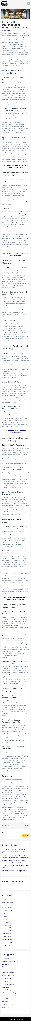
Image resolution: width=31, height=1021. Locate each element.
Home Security (7, 978)
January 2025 (6, 928)
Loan (3, 995)
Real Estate (6, 1001)
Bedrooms (5, 964)
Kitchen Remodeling (9, 993)
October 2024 (6, 936)
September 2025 (7, 911)
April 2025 (5, 922)
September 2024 (7, 939)
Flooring (5, 970)
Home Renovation (8, 975)
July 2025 (5, 916)
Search (4, 832)
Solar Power (6, 1007)
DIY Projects (6, 967)
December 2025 (7, 902)
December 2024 (7, 931)
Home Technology (8, 984)
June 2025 (5, 919)
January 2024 (6, 945)
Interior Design (7, 990)
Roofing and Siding (8, 1004)
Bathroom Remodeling (10, 961)
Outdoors (5, 998)
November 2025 (7, 905)
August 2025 (6, 913)
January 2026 (6, 899)
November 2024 (7, 933)
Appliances (6, 958)
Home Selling (6, 981)
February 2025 (7, 925)
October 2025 (6, 908)
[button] (28, 3)
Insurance (5, 987)
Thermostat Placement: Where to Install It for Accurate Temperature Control (13, 851)
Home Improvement (9, 972)
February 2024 (7, 942)
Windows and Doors (9, 1010)
